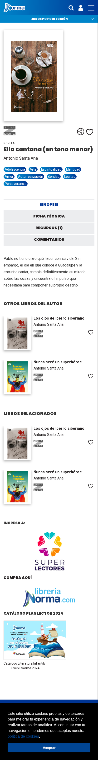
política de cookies (23, 736)
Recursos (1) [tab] (49, 228)
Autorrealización (30, 176)
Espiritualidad (51, 169)
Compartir (80, 131)
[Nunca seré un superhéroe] (17, 377)
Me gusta (89, 132)
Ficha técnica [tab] (49, 216)
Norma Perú (14, 7)
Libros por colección (49, 19)
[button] (41, 736)
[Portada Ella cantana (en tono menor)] (49, 75)
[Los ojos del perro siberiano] (17, 333)
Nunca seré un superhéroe (58, 362)
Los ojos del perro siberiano (59, 318)
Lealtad (69, 176)
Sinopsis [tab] (49, 204)
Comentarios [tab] (49, 239)
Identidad (73, 169)
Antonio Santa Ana (21, 158)
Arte (33, 169)
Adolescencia (15, 169)
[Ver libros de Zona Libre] (15, 134)
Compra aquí (18, 577)
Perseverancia (15, 184)
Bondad (53, 176)
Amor (9, 176)
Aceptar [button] (49, 748)
